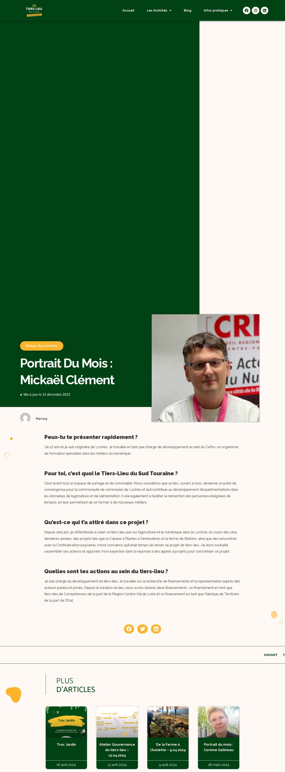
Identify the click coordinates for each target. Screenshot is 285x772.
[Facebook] (246, 10)
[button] (129, 629)
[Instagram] (255, 10)
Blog (187, 10)
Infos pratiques (216, 10)
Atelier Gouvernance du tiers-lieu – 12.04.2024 (117, 750)
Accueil (128, 10)
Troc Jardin (66, 745)
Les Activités (157, 10)
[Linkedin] (264, 10)
